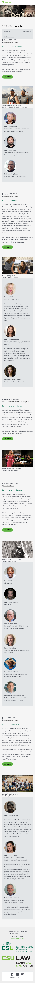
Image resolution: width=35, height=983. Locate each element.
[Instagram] (17, 974)
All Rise (8, 2)
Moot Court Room (8, 486)
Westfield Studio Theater (10, 42)
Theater (16, 720)
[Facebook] (12, 974)
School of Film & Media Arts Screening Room (16, 402)
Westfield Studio (8, 720)
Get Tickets (7, 77)
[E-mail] (22, 974)
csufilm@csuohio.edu (17, 939)
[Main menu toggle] (31, 2)
